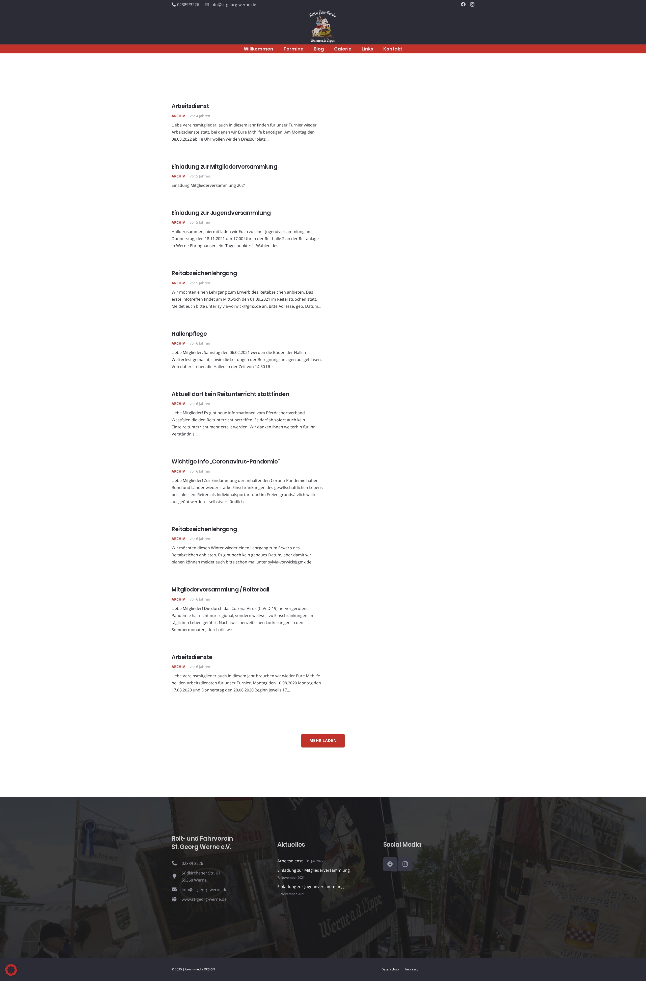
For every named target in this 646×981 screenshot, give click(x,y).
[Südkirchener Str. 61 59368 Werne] (177, 876)
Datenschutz (390, 969)
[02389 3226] (177, 863)
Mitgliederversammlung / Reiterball (221, 589)
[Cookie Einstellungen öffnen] (11, 974)
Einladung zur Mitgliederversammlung (224, 167)
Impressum (413, 969)
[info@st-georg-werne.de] (177, 889)
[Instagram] (472, 4)
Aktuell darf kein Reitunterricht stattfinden (230, 394)
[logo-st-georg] (323, 27)
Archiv (178, 115)
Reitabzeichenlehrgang (204, 273)
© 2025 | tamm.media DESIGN (193, 969)
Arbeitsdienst (190, 106)
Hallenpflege (189, 334)
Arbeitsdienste (192, 657)
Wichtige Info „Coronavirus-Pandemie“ (226, 461)
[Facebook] (463, 4)
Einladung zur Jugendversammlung (221, 213)
